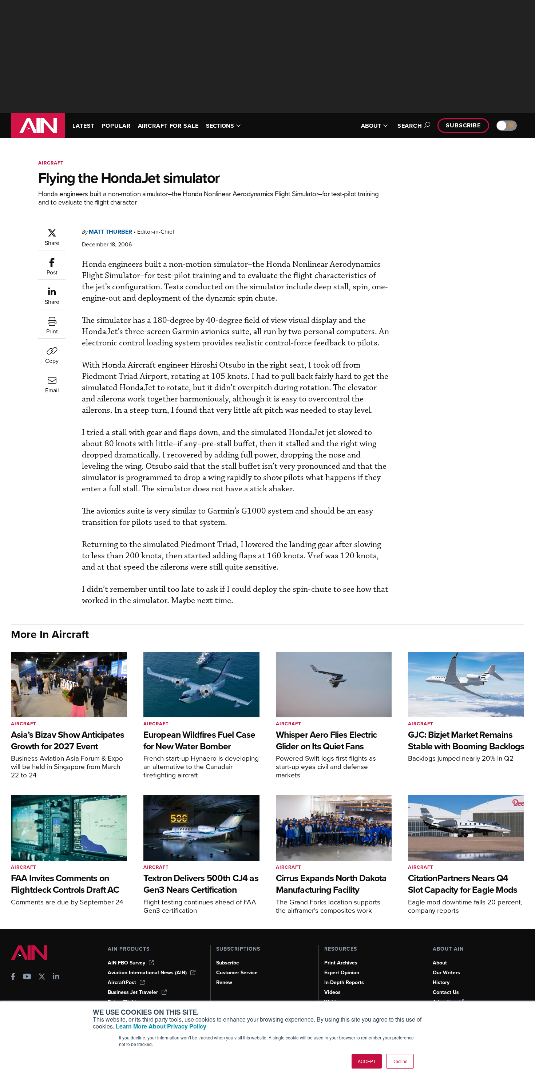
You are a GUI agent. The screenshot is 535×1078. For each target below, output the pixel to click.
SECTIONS (220, 125)
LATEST (83, 125)
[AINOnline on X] (41, 977)
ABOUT (371, 125)
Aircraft (51, 162)
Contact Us (446, 992)
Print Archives (340, 963)
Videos (332, 992)
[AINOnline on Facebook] (13, 977)
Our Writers (446, 973)
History (441, 982)
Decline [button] (400, 1061)
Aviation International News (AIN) (147, 973)
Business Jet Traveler (133, 992)
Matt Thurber (110, 231)
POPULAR (116, 125)
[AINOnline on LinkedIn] (56, 977)
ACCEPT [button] (367, 1061)
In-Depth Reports (344, 982)
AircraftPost (122, 982)
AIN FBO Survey (126, 963)
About (440, 963)
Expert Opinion (341, 973)
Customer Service (237, 973)
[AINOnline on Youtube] (27, 977)
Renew (224, 982)
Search (409, 126)
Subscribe (463, 125)
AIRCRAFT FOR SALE (168, 125)
